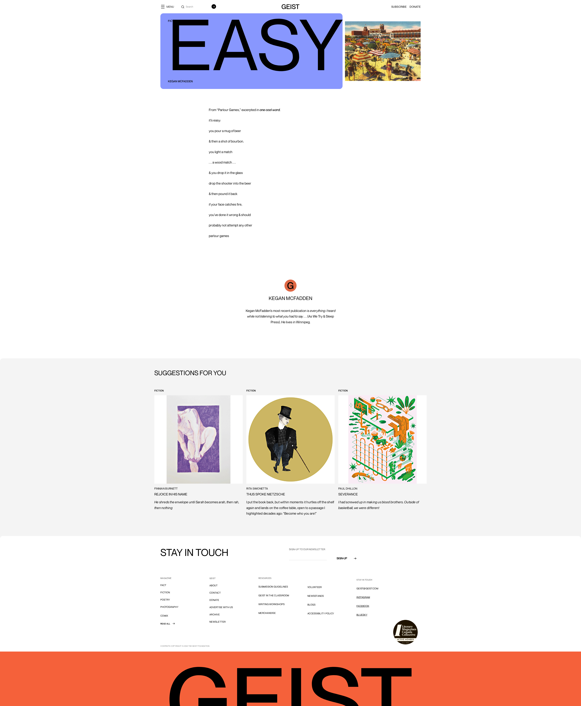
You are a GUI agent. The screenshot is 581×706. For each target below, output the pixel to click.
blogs (311, 604)
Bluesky (361, 614)
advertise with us (221, 607)
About (213, 585)
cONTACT (215, 592)
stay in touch (364, 579)
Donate (415, 6)
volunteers (315, 578)
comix (164, 615)
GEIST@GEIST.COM (367, 588)
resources (264, 578)
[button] (168, 6)
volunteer (314, 587)
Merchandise (267, 612)
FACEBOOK (362, 606)
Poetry (165, 599)
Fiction (165, 592)
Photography (169, 606)
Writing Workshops (271, 604)
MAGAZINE (165, 578)
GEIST (212, 578)
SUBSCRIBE (399, 6)
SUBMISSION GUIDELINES (273, 586)
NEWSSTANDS (315, 595)
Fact (163, 585)
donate (214, 599)
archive (214, 614)
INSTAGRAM (363, 597)
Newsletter (217, 621)
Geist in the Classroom (273, 595)
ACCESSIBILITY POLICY (320, 613)
